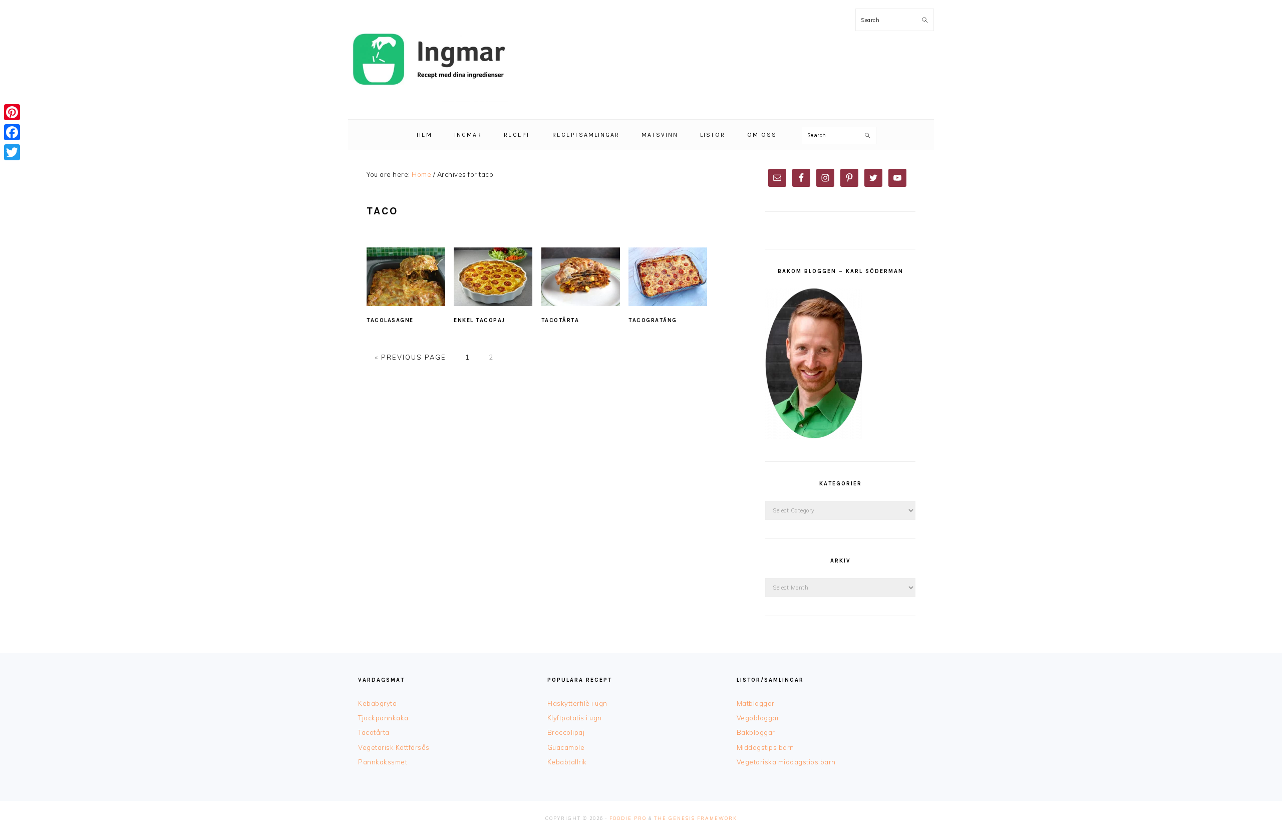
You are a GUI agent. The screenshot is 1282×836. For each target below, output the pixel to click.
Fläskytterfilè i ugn (577, 703)
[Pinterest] (12, 112)
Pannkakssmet (382, 762)
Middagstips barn (765, 747)
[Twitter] (12, 152)
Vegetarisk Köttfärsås (394, 747)
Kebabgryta (377, 703)
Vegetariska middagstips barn (786, 762)
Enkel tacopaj (479, 320)
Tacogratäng (652, 320)
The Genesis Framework (695, 818)
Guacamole (566, 747)
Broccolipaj (566, 732)
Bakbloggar (756, 732)
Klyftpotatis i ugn (574, 718)
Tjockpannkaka (383, 718)
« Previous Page (410, 357)
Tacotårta (560, 320)
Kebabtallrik (567, 762)
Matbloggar (756, 703)
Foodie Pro (628, 818)
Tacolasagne (390, 320)
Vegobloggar (758, 718)
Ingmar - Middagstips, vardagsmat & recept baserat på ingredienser (428, 59)
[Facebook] (12, 132)
